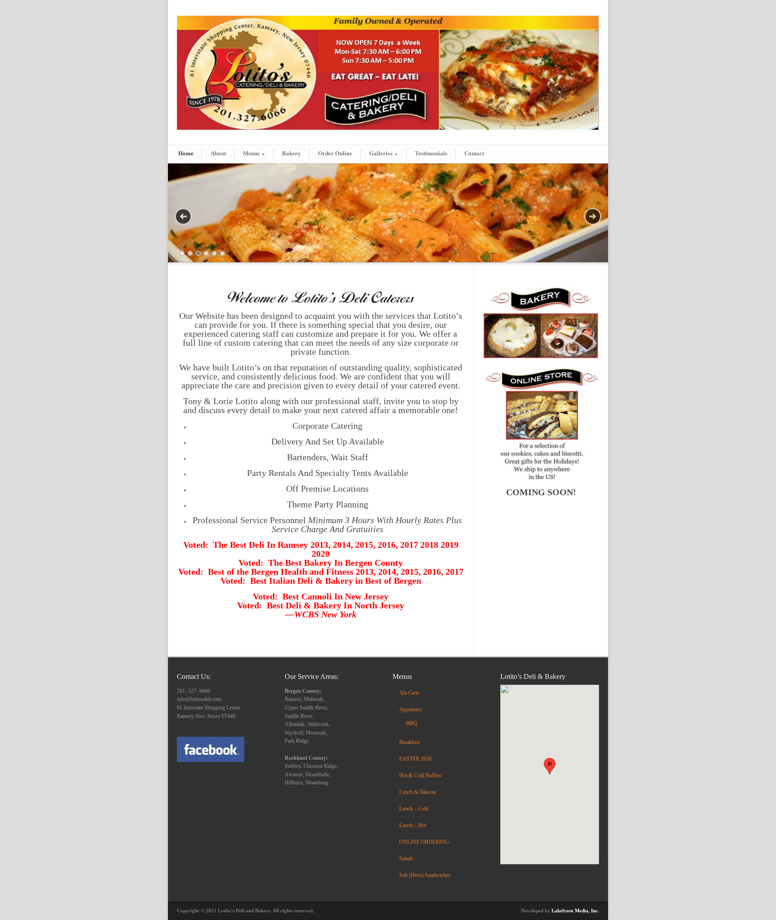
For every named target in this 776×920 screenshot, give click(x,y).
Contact (474, 153)
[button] (550, 766)
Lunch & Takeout (417, 792)
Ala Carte (409, 693)
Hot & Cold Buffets (420, 775)
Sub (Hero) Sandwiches (424, 875)
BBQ (411, 723)
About (218, 153)
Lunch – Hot (412, 825)
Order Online (335, 153)
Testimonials (431, 153)
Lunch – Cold (413, 809)
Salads (406, 858)
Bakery (291, 153)
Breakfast (409, 742)
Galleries (383, 153)
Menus (254, 153)
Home (186, 153)
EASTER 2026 (415, 759)
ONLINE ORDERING (424, 842)
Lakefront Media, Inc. (575, 910)
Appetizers (410, 709)
